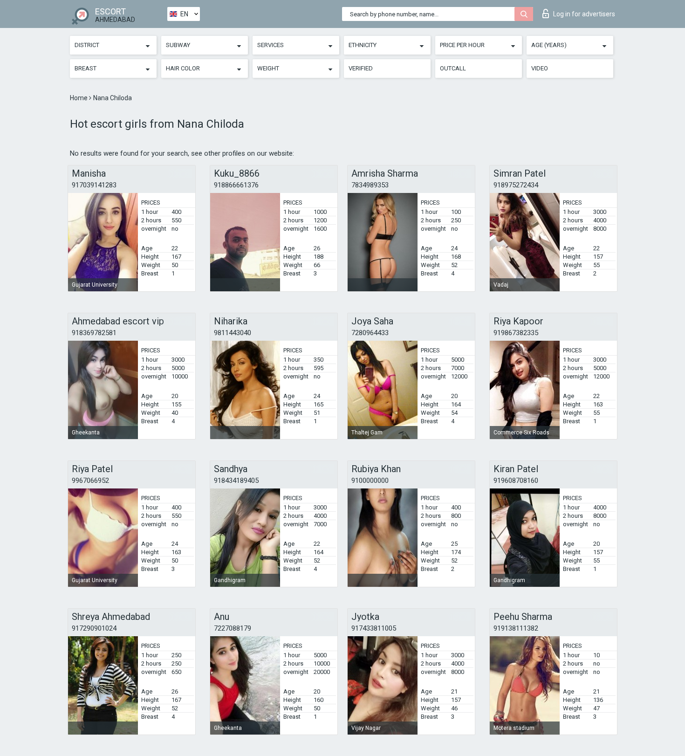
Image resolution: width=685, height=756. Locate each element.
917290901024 (94, 628)
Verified (361, 68)
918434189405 (236, 480)
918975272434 (515, 185)
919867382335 (515, 333)
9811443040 (232, 333)
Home (79, 98)
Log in (584, 14)
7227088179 (232, 628)
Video (539, 68)
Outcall (453, 68)
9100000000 (370, 480)
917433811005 (373, 628)
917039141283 (94, 185)
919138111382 (515, 628)
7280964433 (370, 333)
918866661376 (236, 185)
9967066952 (90, 480)
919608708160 (515, 480)
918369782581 (94, 333)
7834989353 (370, 185)
